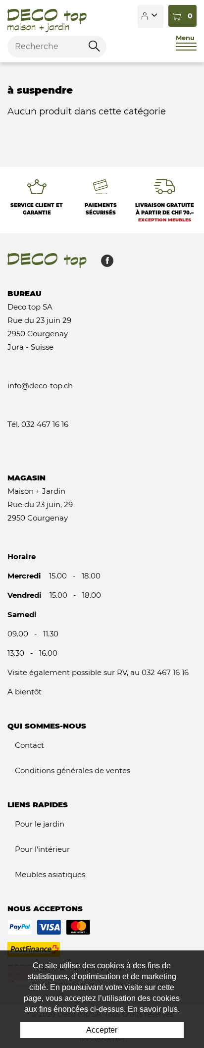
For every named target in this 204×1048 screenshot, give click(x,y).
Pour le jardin (39, 824)
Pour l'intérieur (42, 849)
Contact (29, 745)
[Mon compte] (150, 16)
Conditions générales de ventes (72, 770)
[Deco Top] (47, 16)
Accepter (101, 1030)
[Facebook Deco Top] (103, 263)
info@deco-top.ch (40, 385)
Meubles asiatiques (50, 874)
